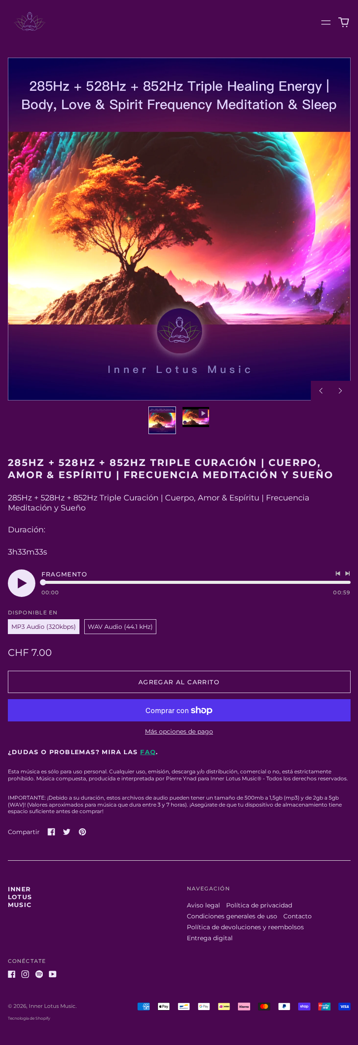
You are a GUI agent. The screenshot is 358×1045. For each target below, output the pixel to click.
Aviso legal (203, 905)
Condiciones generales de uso (232, 916)
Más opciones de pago (179, 731)
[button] (344, 23)
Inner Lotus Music (20, 897)
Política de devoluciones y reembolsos (245, 927)
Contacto (297, 916)
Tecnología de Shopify (29, 1018)
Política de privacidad (259, 905)
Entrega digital (210, 938)
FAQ (148, 752)
